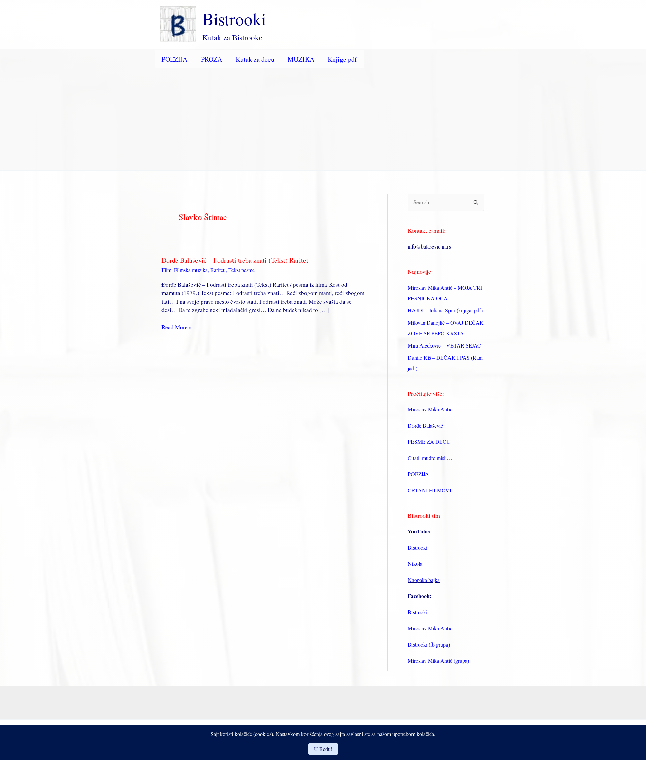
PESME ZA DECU (429, 441)
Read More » (177, 327)
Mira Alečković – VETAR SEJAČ (444, 345)
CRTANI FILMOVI (429, 490)
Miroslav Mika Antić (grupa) (438, 660)
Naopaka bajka (424, 579)
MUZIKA (301, 59)
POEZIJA (174, 59)
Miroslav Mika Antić (430, 409)
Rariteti (218, 269)
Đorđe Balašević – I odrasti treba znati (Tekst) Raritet (235, 260)
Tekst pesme (241, 269)
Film (166, 269)
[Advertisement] (323, 120)
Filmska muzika (191, 269)
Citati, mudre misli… (430, 457)
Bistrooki (234, 18)
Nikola (415, 563)
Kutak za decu (255, 59)
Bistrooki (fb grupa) (429, 644)
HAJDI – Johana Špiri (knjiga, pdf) (445, 310)
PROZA (211, 59)
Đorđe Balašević (425, 425)
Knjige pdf (342, 59)
